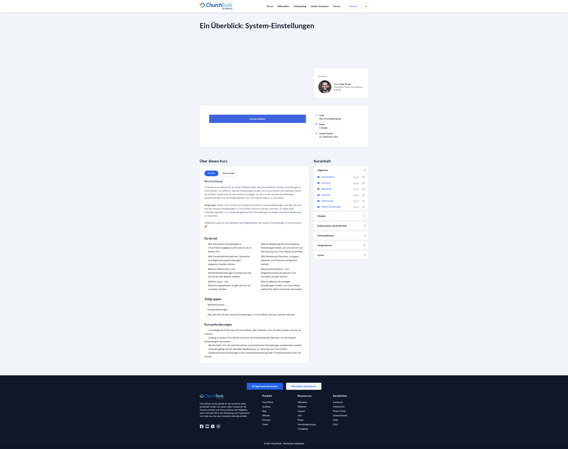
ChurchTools (267, 402)
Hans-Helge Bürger (342, 84)
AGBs (335, 420)
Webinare (302, 407)
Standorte (325, 183)
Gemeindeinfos (328, 177)
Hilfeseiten (283, 6)
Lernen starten (257, 118)
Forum (336, 6)
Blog (264, 411)
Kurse (270, 6)
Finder (265, 425)
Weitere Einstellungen (331, 207)
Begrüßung (326, 189)
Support (301, 411)
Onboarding (300, 6)
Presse (300, 420)
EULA (335, 425)
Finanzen (266, 420)
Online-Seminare (320, 6)
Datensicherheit (340, 416)
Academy (266, 407)
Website (266, 416)
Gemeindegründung (307, 425)
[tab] (211, 173)
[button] (356, 6)
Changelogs (303, 429)
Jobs (300, 416)
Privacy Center (339, 411)
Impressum (338, 402)
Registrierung (327, 201)
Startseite (325, 195)
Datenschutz (338, 407)
